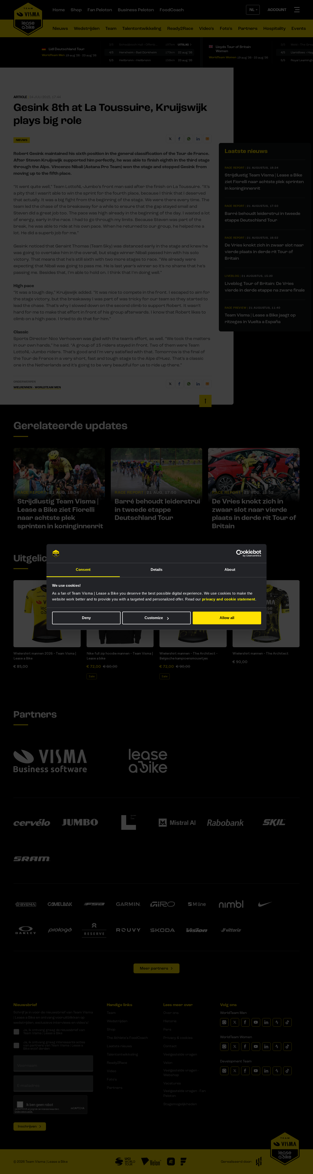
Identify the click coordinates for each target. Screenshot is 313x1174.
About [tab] (229, 569)
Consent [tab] (83, 569)
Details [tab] (157, 569)
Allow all (227, 618)
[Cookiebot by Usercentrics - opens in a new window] (239, 553)
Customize (154, 618)
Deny (86, 618)
